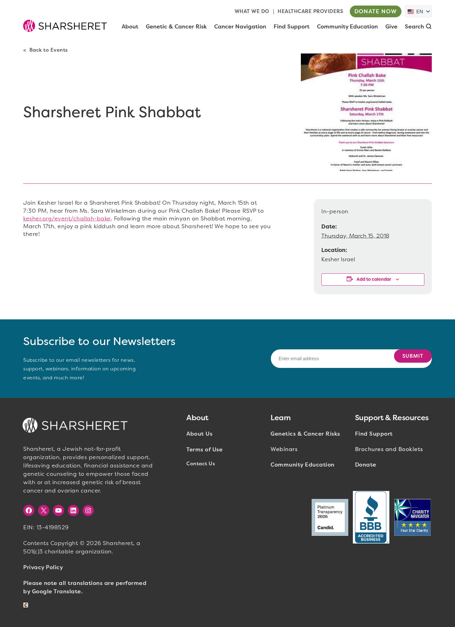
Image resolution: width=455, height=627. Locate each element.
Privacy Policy (43, 567)
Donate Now (375, 11)
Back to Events (48, 50)
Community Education (303, 464)
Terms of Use (204, 449)
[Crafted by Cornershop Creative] (27, 605)
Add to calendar (374, 279)
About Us (199, 433)
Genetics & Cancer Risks (305, 433)
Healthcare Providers (310, 11)
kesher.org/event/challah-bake (67, 218)
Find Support (374, 433)
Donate (365, 464)
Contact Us (200, 464)
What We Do (252, 11)
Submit (412, 356)
